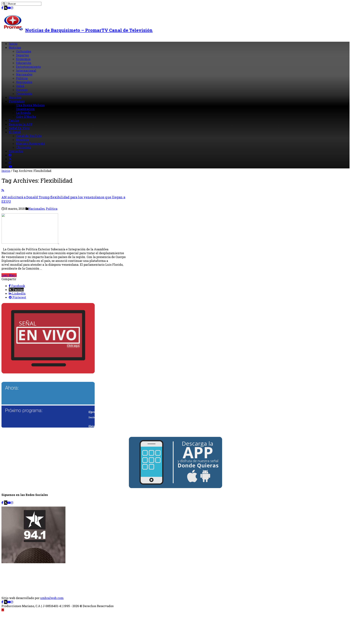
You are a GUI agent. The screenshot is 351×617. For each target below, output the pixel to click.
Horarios (15, 97)
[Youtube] (9, 8)
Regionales (24, 82)
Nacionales (24, 74)
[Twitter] (5, 8)
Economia (23, 59)
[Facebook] (2, 8)
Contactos (16, 151)
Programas (16, 101)
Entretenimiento (28, 67)
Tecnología (24, 93)
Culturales (23, 51)
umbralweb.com (52, 598)
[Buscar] (4, 4)
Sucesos (22, 90)
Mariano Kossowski (30, 143)
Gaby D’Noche (26, 116)
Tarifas (14, 120)
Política (22, 78)
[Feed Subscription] (2, 190)
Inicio (13, 44)
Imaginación (25, 109)
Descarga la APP (21, 124)
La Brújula (23, 113)
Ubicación (23, 147)
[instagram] (12, 8)
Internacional (26, 70)
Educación (23, 63)
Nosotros (22, 140)
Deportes (22, 55)
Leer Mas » (9, 275)
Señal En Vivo (19, 128)
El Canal (15, 132)
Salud (20, 86)
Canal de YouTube (29, 136)
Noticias (15, 47)
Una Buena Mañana (30, 105)
